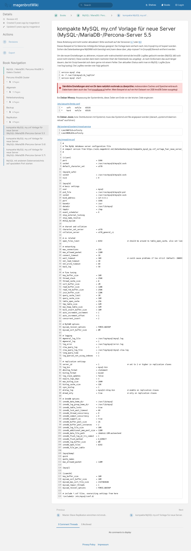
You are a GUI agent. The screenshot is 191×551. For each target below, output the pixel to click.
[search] (95, 5)
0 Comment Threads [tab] (68, 524)
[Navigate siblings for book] (71, 15)
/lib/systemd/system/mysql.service (74, 126)
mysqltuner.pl (98, 89)
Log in (181, 5)
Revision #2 (12, 19)
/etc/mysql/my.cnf (66, 139)
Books (167, 5)
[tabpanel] (120, 532)
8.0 (140, 42)
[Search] (81, 5)
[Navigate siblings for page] (111, 15)
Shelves (152, 5)
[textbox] (121, 75)
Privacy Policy (89, 544)
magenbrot (34, 23)
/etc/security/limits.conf (68, 104)
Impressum (103, 544)
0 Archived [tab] (86, 524)
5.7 (132, 42)
